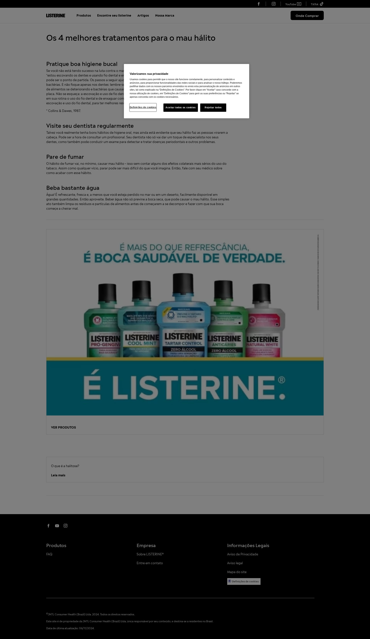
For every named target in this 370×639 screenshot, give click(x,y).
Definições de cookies (143, 107)
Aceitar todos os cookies (181, 107)
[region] (186, 91)
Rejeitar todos (213, 107)
